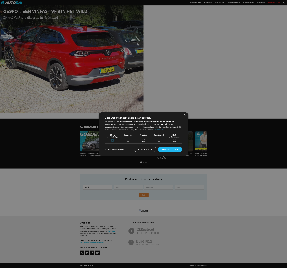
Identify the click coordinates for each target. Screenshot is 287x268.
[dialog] (143, 134)
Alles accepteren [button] (170, 149)
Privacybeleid (159, 130)
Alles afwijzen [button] (145, 149)
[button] (114, 149)
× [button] (185, 115)
